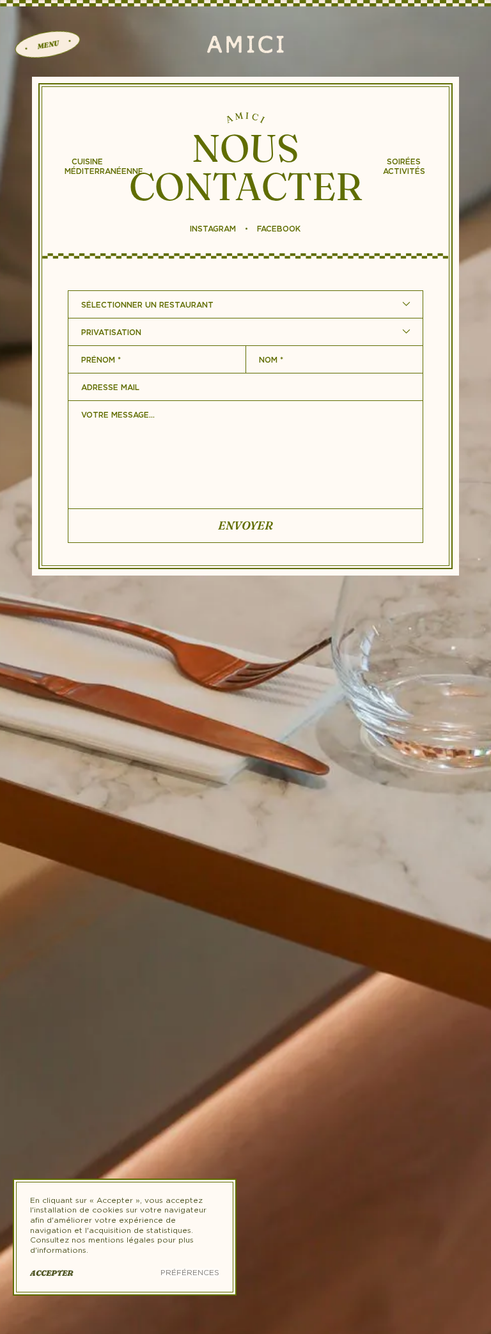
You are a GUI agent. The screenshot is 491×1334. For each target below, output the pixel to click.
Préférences (189, 1272)
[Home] (245, 44)
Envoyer (245, 525)
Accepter (51, 1273)
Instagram (213, 229)
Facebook (278, 229)
